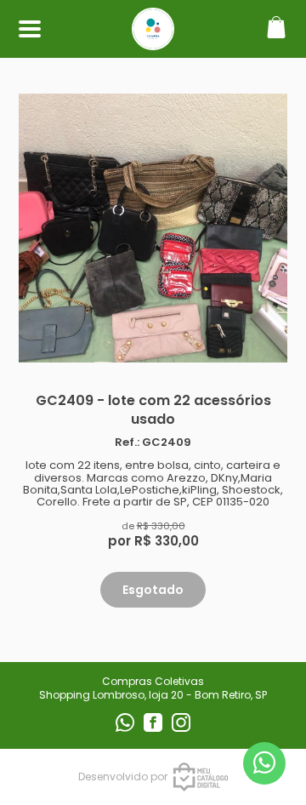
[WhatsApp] (126, 728)
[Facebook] (154, 728)
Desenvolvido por (122, 776)
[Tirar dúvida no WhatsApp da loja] (264, 763)
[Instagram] (181, 728)
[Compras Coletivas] (153, 41)
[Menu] (30, 29)
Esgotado (153, 589)
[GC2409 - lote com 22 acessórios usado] (153, 228)
